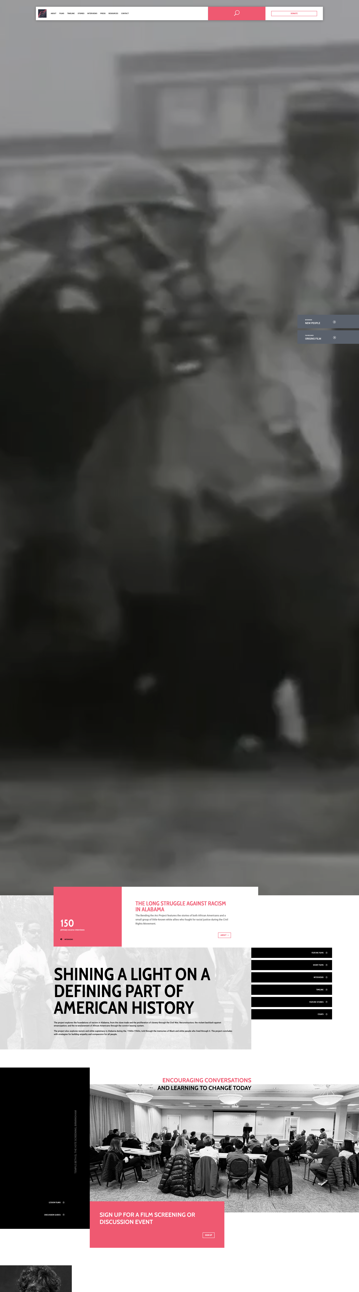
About (53, 13)
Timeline (71, 13)
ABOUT (223, 935)
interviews (69, 939)
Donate (294, 13)
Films (61, 13)
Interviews (92, 13)
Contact (125, 13)
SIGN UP (208, 1235)
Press (102, 13)
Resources (113, 13)
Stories (81, 13)
